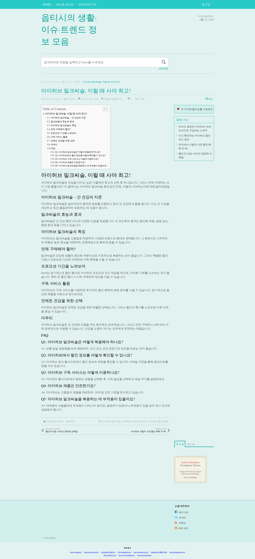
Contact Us (87, 4)
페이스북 (183, 512)
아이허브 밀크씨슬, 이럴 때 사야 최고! (66, 113)
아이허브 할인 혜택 (158, 421)
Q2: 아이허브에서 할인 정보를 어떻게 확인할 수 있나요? (80, 155)
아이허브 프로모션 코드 (134, 421)
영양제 (77, 81)
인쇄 (210, 98)
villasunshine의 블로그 (108, 552)
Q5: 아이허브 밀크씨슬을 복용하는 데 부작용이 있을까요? (81, 165)
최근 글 (191, 444)
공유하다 (70, 421)
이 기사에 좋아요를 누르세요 (197, 109)
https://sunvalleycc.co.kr (141, 552)
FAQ (53, 148)
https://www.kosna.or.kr (91, 552)
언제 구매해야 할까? (61, 129)
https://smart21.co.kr (110, 555)
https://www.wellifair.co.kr (127, 555)
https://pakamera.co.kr (124, 552)
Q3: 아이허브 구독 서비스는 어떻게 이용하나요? (77, 158)
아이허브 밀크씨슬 (111, 421)
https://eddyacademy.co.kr (177, 552)
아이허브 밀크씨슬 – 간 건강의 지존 (68, 117)
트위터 (182, 517)
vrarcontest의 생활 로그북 (159, 552)
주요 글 (180, 444)
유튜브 (182, 522)
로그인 (206, 4)
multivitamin (55, 98)
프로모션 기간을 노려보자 (63, 132)
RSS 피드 (183, 528)
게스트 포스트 (65, 4)
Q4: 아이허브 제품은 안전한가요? (70, 162)
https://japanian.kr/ (75, 552)
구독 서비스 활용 (59, 136)
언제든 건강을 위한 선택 (63, 140)
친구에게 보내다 (54, 421)
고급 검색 (163, 68)
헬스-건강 (67, 81)
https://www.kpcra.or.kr (144, 555)
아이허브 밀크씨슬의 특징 (63, 125)
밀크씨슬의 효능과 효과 (62, 121)
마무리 (54, 144)
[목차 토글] (103, 108)
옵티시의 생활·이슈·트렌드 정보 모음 (69, 29)
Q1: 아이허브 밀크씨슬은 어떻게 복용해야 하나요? (78, 151)
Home (47, 4)
